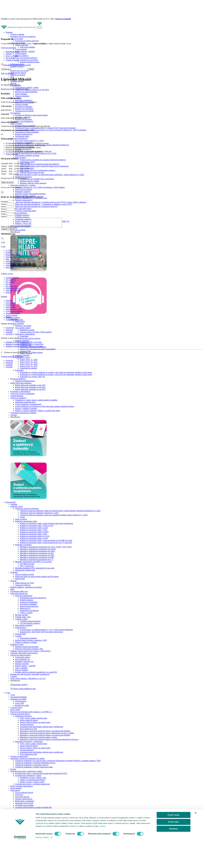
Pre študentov (15, 113)
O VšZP (9, 250)
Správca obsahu (11, 315)
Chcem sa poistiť (16, 39)
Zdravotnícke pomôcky (23, 625)
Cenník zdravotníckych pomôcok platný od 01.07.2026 (35, 153)
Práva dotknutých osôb (28, 729)
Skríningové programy (23, 177)
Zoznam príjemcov (27, 725)
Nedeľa (4, 216)
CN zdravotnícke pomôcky (30, 623)
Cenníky (18, 636)
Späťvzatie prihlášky (27, 47)
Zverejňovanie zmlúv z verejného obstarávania (32, 784)
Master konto (20, 321)
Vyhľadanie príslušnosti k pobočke (23, 413)
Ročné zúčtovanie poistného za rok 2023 (30, 389)
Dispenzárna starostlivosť (29, 611)
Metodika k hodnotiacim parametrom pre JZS (37, 553)
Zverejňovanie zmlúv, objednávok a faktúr (26, 771)
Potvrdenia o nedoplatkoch (20, 391)
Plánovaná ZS (25, 608)
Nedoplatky (24, 336)
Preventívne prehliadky (23, 107)
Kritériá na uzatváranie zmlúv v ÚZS (33, 530)
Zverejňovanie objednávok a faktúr (28, 775)
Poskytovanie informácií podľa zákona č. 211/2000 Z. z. (31, 712)
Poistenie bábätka (21, 104)
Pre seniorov (10, 282)
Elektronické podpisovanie (25, 570)
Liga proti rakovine (22, 797)
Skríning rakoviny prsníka (29, 181)
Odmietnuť (173, 829)
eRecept (13, 83)
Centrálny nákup (21, 619)
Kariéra (13, 769)
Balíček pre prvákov (18, 75)
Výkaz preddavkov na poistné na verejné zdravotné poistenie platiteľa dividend (44, 406)
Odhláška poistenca (22, 217)
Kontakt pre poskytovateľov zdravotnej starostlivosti (29, 674)
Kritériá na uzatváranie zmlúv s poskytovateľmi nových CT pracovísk (46, 543)
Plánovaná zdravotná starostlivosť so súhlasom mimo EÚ (36, 206)
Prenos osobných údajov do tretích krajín (35, 722)
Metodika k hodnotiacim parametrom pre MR (37, 557)
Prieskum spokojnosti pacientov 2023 (29, 649)
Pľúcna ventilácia (21, 670)
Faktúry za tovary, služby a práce (32, 782)
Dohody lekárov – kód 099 (25, 666)
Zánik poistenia (21, 54)
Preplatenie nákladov (23, 192)
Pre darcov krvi (11, 286)
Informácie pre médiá (18, 699)
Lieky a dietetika (21, 668)
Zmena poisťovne (21, 45)
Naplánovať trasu (21, 89)
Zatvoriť (12, 229)
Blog (12, 77)
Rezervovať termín (8, 89)
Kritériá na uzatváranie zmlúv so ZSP (34, 538)
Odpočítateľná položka (28, 368)
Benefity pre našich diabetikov (26, 92)
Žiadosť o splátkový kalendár (26, 408)
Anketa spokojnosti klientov (16, 265)
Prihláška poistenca (22, 215)
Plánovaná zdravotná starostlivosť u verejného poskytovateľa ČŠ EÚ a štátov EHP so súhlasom (50, 202)
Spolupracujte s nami (13, 309)
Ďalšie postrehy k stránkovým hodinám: (16, 227)
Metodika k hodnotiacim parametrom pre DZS (37, 555)
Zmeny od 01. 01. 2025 (28, 362)
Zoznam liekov (20, 628)
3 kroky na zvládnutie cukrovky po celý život (32, 90)
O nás (8, 693)
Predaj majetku (15, 788)
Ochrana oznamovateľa (19, 756)
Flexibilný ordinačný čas (24, 662)
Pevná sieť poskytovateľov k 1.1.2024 (29, 141)
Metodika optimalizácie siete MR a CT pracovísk (33, 562)
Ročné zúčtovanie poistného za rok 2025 (30, 385)
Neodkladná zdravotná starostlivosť (33, 598)
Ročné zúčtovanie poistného (20, 383)
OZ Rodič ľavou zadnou (24, 805)
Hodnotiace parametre (23, 545)
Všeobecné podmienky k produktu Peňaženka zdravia (35, 763)
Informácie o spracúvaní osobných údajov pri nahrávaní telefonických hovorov (49, 739)
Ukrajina (13, 415)
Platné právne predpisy (23, 189)
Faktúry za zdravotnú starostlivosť (32, 780)
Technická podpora (13, 318)
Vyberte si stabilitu (17, 34)
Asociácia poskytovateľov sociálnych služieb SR (33, 807)
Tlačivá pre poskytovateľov (20, 655)
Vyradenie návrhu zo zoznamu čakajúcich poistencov (39, 164)
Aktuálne (13, 504)
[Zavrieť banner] (195, 813)
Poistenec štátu (25, 351)
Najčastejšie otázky (22, 136)
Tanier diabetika (21, 94)
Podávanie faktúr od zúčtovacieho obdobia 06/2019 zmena (37, 577)
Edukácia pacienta (22, 664)
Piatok (3, 212)
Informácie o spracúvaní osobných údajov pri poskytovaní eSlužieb (45, 735)
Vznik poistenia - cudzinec (25, 51)
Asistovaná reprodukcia (28, 602)
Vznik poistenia (21, 49)
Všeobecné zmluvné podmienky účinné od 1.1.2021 (39, 513)
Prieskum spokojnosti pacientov (27, 647)
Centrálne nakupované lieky (30, 621)
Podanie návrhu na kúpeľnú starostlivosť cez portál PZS (36, 672)
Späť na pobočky (7, 73)
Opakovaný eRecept (22, 585)
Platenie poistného (17, 324)
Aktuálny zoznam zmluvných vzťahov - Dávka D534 (30, 651)
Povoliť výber (173, 822)
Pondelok (4, 202)
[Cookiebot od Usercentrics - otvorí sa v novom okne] (20, 837)
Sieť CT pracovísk (27, 566)
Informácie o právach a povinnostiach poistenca (37, 170)
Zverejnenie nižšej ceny (19, 591)
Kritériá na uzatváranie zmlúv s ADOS (34, 532)
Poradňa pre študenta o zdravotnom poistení (31, 115)
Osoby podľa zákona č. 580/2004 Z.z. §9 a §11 (28, 678)
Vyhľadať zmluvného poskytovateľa (24, 653)
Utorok (3, 204)
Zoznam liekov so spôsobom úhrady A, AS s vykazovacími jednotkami (46, 630)
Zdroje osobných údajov (29, 720)
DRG (12, 589)
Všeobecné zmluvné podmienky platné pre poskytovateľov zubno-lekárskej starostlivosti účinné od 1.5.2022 (60, 511)
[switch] (80, 834)
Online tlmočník (12, 154)
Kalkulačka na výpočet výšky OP (32, 377)
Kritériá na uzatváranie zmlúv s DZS (33, 534)
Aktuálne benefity (12, 278)
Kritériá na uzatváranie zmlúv (26, 521)
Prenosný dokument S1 (23, 134)
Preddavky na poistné (23, 326)
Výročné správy (16, 708)
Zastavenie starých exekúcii (30, 338)
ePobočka (14, 572)
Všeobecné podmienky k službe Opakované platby (34, 767)
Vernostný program (13, 290)
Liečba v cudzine (26, 613)
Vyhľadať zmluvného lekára (20, 209)
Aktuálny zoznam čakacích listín (32, 172)
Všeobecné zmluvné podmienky (27, 509)
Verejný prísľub (21, 519)
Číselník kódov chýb (23, 617)
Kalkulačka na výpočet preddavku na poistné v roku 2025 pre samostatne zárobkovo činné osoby (56, 375)
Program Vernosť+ (17, 66)
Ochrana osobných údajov (20, 714)
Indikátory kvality (17, 645)
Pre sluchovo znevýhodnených (21, 121)
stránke (102, 826)
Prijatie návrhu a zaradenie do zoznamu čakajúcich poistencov (43, 160)
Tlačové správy (21, 701)
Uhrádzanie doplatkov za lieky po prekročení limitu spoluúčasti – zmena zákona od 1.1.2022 (49, 175)
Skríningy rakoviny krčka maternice (33, 183)
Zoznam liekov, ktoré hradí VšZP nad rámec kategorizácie (41, 632)
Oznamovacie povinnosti (24, 111)
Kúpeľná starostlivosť (23, 149)
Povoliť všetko (174, 815)
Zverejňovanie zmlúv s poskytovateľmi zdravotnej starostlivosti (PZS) (41, 773)
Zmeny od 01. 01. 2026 (28, 360)
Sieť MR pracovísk (27, 564)
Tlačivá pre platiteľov (18, 398)
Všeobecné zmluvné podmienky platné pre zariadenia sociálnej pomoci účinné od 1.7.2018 (53, 515)
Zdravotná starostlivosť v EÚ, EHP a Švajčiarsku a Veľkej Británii (40, 187)
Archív (22, 517)
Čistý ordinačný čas (22, 659)
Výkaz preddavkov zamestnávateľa (28, 404)
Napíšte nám (10, 305)
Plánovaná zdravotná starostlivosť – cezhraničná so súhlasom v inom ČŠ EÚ (43, 204)
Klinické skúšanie (26, 600)
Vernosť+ (9, 54)
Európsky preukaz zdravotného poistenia (30, 194)
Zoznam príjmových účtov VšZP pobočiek (36, 332)
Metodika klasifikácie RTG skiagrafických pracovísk (34, 568)
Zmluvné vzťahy (16, 506)
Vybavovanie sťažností (14, 311)
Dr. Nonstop (10, 58)
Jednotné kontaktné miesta (29, 62)
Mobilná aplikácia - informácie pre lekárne (26, 587)
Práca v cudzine (16, 124)
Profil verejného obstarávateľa (21, 786)
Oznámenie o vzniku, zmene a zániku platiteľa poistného (36, 400)
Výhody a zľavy (7, 274)
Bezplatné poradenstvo (23, 100)
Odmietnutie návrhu (27, 162)
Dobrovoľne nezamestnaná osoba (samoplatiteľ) (38, 349)
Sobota (3, 214)
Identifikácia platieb (27, 330)
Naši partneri (15, 790)
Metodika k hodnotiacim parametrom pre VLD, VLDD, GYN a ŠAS (46, 547)
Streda (3, 207)
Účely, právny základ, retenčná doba (33, 718)
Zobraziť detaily (42, 837)
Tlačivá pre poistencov (18, 213)
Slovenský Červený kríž (24, 803)
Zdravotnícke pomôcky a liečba (27, 88)
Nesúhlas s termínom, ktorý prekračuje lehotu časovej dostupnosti (44, 166)
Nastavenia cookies (13, 313)
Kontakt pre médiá (22, 705)
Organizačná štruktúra (18, 697)
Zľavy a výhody (12, 56)
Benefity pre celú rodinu (19, 71)
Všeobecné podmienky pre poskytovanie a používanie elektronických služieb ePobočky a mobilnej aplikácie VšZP (58, 761)
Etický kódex (15, 710)
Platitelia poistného (22, 341)
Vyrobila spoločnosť (12, 356)
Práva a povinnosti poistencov (26, 58)
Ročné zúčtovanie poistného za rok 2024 (30, 387)
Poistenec (9, 32)
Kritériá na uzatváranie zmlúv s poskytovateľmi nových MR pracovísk (46, 540)
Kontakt (4, 296)
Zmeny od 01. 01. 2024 (28, 364)
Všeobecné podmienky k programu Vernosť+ (32, 765)
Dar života (19, 795)
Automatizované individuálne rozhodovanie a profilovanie (41, 727)
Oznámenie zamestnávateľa (25, 402)
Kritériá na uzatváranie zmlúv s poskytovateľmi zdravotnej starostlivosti (46, 523)
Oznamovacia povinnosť (29, 60)
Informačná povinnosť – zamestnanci (29, 742)
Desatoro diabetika (22, 96)
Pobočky (9, 301)
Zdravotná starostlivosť (19, 138)
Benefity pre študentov (23, 119)
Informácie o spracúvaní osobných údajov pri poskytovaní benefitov (45, 731)
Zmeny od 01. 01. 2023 (28, 366)
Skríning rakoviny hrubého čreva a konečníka (37, 179)
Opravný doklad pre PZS (24, 574)
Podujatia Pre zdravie (18, 73)
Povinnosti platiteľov (18, 379)
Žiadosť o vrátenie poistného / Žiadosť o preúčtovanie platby (37, 411)
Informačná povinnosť (23, 716)
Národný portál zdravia (23, 799)
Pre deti (8, 284)
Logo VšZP (19, 703)
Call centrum (10, 303)
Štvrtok (3, 209)
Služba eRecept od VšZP (24, 583)
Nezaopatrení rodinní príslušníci (27, 132)
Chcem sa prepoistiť (63, 19)
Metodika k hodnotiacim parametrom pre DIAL (37, 551)
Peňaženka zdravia (13, 52)
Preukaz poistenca (22, 56)
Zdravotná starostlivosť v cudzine (22, 185)
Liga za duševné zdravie (24, 792)
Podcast (8, 292)
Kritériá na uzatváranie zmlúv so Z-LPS (34, 536)
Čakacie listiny (20, 158)
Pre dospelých (11, 280)
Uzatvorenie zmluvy (22, 657)
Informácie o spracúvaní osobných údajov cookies (38, 737)
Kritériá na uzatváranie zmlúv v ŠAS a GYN (36, 526)
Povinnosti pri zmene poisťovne (27, 41)
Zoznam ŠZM (20, 634)
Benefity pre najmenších (24, 109)
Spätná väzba (11, 307)
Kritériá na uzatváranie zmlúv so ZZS (34, 528)
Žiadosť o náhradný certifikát (26, 642)
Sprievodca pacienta (17, 230)
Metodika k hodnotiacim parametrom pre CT (36, 560)
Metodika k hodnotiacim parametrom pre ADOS (38, 549)
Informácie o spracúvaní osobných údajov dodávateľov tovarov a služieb (47, 733)
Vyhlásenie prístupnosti (14, 320)
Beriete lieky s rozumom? (24, 801)
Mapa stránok (38, 352)
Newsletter (10, 267)
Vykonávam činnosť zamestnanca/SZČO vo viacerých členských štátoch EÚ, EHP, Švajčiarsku (50, 130)
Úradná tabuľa (11, 263)
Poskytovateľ (11, 502)
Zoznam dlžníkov (16, 396)
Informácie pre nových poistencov (23, 37)
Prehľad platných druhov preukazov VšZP (31, 640)
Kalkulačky (19, 370)
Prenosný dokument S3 (23, 200)
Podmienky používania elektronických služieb (27, 759)
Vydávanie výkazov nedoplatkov (22, 394)
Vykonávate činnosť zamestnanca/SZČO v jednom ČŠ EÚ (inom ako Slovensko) (45, 128)
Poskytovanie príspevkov (29, 606)
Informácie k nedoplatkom (25, 334)
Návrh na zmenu (7, 182)
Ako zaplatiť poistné (22, 328)
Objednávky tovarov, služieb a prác (33, 778)
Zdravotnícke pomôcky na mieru (27, 155)
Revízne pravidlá (21, 615)
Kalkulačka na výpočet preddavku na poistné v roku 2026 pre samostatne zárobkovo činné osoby (56, 372)
